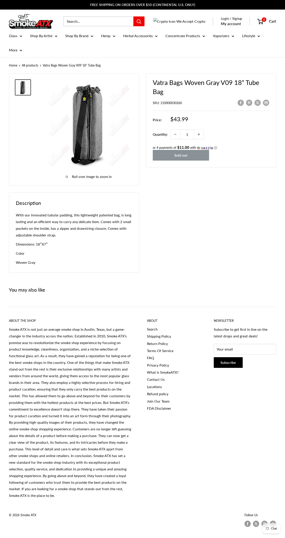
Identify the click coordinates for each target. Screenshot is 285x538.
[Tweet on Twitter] (257, 102)
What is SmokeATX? (163, 372)
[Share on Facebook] (241, 102)
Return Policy (157, 343)
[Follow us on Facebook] (247, 524)
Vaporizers (221, 36)
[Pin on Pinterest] (249, 102)
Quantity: (160, 134)
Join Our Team (158, 401)
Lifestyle (248, 36)
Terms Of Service (160, 351)
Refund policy (157, 394)
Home (13, 65)
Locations (154, 387)
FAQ (150, 358)
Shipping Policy (159, 336)
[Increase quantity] (199, 134)
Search (152, 329)
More (13, 50)
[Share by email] (266, 102)
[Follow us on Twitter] (256, 524)
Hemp (105, 36)
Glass (13, 36)
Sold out (180, 155)
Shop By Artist (41, 36)
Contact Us (156, 379)
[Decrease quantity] (175, 134)
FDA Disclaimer (159, 408)
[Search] (139, 21)
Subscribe (228, 362)
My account (231, 23)
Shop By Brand (76, 36)
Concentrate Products (182, 36)
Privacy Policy (158, 365)
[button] (211, 147)
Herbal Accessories (138, 36)
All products (30, 65)
